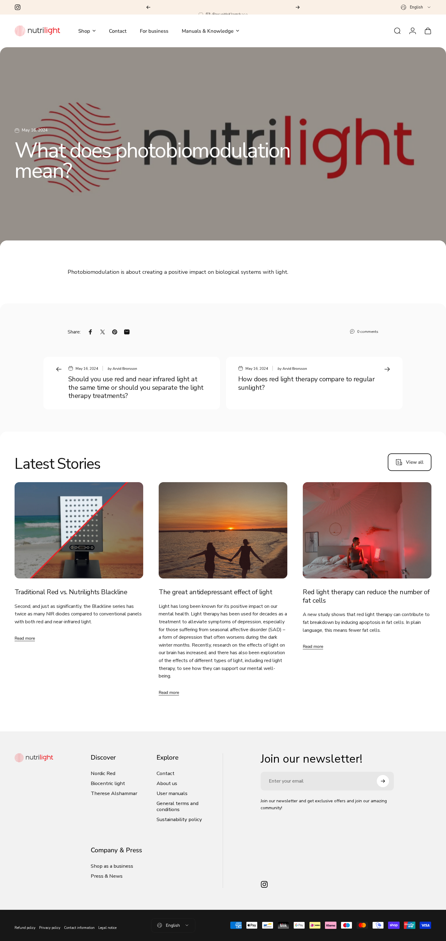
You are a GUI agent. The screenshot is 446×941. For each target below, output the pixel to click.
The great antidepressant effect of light (215, 592)
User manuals (172, 793)
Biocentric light (108, 783)
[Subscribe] (383, 781)
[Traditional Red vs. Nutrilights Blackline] (79, 530)
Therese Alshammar (114, 793)
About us (167, 783)
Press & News (107, 876)
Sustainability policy (179, 820)
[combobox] (416, 7)
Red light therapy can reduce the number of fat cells (366, 596)
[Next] (297, 7)
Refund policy (25, 928)
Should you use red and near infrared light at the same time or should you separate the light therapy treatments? (136, 387)
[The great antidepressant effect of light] (223, 530)
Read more (25, 638)
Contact (165, 773)
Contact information (79, 928)
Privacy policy (49, 928)
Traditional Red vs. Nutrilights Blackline (71, 592)
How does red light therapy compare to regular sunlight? (306, 383)
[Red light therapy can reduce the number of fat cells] (367, 530)
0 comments (367, 331)
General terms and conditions (177, 806)
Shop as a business (112, 866)
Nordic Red (103, 773)
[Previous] (148, 7)
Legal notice (107, 928)
